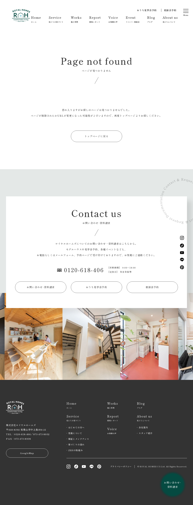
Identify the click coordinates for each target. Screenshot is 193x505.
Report (95, 19)
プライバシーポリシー (121, 466)
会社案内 (143, 427)
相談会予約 (170, 10)
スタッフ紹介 (146, 433)
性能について (75, 433)
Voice (113, 19)
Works (76, 19)
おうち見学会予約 (147, 10)
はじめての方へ (76, 427)
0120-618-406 (84, 269)
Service (56, 19)
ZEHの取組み (75, 450)
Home (36, 19)
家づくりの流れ (76, 444)
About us (170, 19)
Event (133, 19)
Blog (151, 19)
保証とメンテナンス (78, 438)
